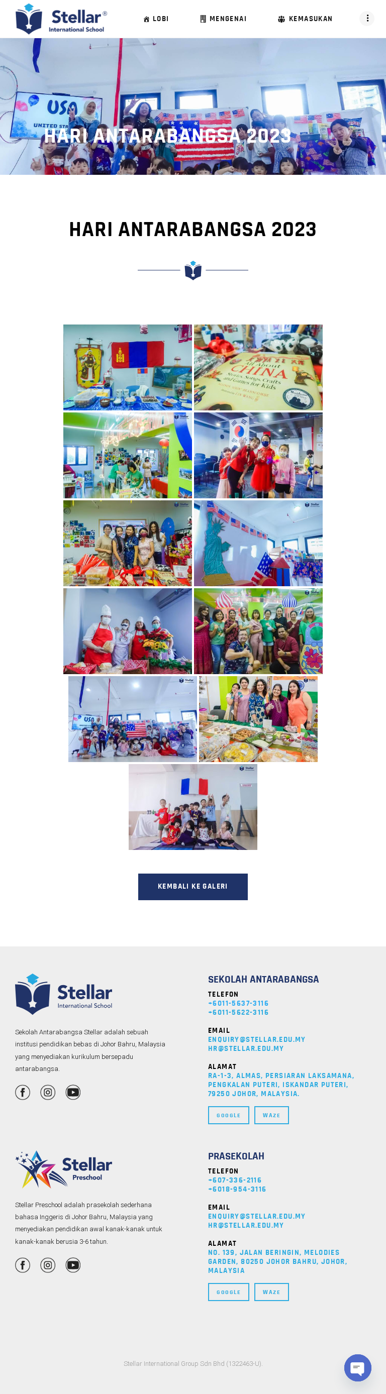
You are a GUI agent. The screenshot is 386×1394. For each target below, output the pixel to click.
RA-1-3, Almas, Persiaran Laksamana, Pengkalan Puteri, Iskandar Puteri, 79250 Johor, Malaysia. (281, 1085)
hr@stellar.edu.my (246, 1048)
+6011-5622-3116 (238, 1012)
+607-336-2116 (235, 1180)
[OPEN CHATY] (357, 1367)
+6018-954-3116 (237, 1189)
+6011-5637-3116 (238, 1003)
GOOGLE (229, 1115)
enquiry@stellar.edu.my (257, 1039)
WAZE (271, 1115)
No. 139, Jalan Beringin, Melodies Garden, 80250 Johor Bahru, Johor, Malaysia (277, 1261)
